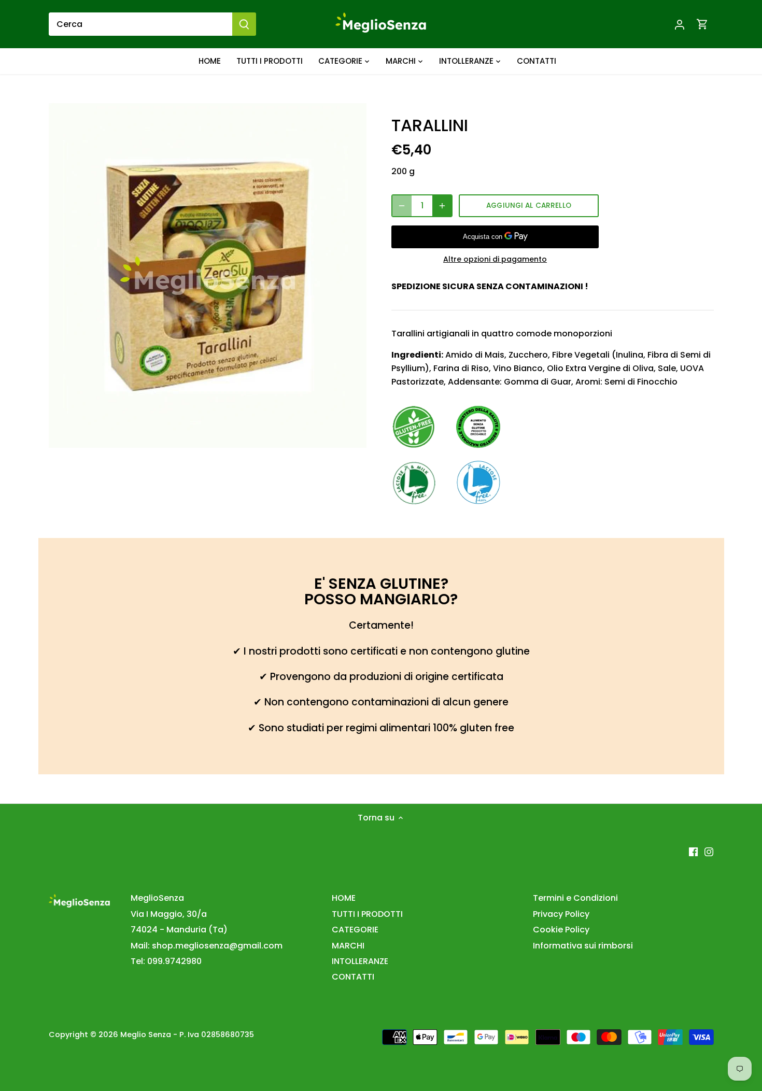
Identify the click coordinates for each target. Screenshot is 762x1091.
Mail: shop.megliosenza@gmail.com (207, 946)
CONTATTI (353, 977)
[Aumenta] (442, 206)
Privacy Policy (561, 914)
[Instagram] (708, 851)
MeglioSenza (157, 898)
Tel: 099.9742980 (166, 961)
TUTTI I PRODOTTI (367, 914)
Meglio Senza (145, 1034)
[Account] (679, 24)
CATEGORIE (355, 930)
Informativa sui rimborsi (583, 946)
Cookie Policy (561, 930)
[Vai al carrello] (702, 24)
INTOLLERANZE (360, 961)
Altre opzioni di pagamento (495, 259)
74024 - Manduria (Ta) (179, 930)
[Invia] (244, 24)
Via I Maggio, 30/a (169, 914)
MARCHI (348, 946)
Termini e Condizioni (575, 898)
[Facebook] (693, 851)
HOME (344, 898)
